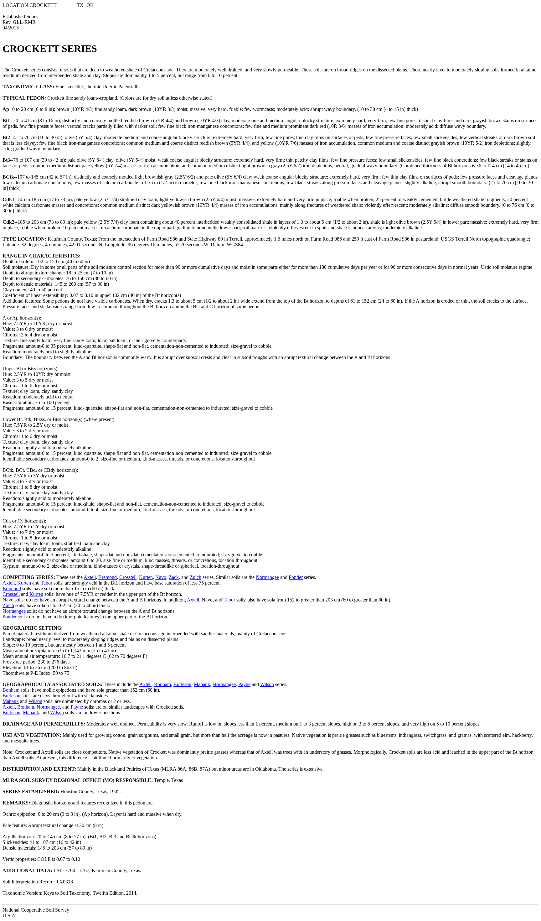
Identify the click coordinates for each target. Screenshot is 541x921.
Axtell (90, 577)
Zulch (195, 577)
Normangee (267, 577)
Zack (174, 577)
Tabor (46, 582)
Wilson (267, 684)
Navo (160, 577)
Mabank (202, 684)
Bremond (107, 577)
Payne (244, 684)
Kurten (146, 577)
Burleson (182, 684)
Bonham (162, 684)
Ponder (296, 577)
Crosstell (128, 577)
